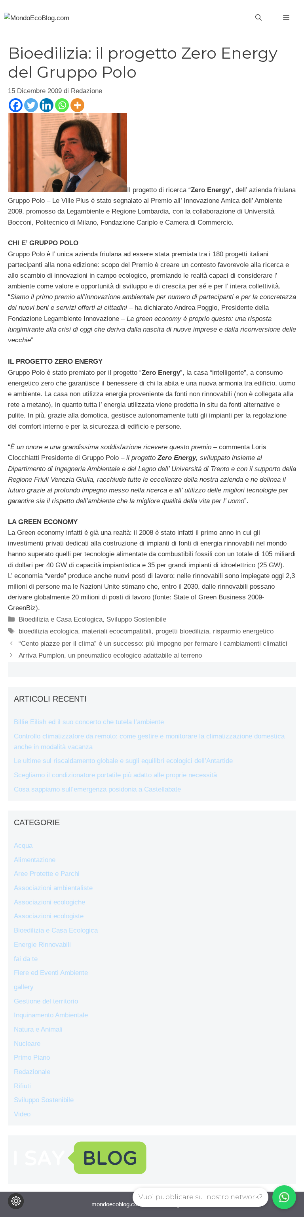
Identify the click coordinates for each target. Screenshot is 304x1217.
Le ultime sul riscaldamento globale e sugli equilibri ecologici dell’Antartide (123, 761)
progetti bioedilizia (182, 631)
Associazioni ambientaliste (53, 888)
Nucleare (27, 1043)
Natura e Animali (38, 1029)
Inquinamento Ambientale (51, 1015)
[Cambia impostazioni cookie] (16, 1201)
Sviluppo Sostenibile (136, 619)
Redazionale (32, 1072)
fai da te (26, 959)
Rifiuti (22, 1086)
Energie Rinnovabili (42, 944)
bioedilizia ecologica (48, 631)
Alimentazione (34, 860)
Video (22, 1114)
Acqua (23, 845)
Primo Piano (32, 1057)
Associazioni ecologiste (49, 916)
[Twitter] (31, 105)
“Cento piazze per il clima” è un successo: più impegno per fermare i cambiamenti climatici (153, 643)
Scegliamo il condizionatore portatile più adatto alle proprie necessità (115, 775)
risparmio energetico (243, 631)
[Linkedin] (46, 105)
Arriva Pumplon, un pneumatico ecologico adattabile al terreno (110, 655)
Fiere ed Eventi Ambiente (51, 973)
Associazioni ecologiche (49, 902)
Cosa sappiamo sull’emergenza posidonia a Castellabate (97, 789)
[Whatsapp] (62, 105)
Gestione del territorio (46, 1001)
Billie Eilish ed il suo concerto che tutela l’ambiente (89, 722)
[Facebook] (16, 105)
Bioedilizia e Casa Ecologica (61, 619)
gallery (24, 987)
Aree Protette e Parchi (47, 873)
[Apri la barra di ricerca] (258, 18)
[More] (77, 105)
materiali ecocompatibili (117, 631)
